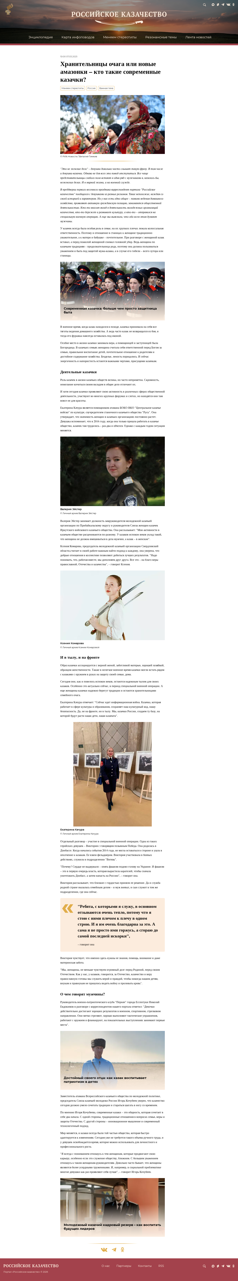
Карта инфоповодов (78, 37)
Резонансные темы (161, 37)
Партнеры (123, 1266)
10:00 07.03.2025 (68, 56)
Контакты (145, 1266)
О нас (106, 1266)
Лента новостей (198, 37)
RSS (161, 1266)
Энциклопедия (41, 37)
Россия (91, 88)
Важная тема (106, 88)
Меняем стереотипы (120, 37)
